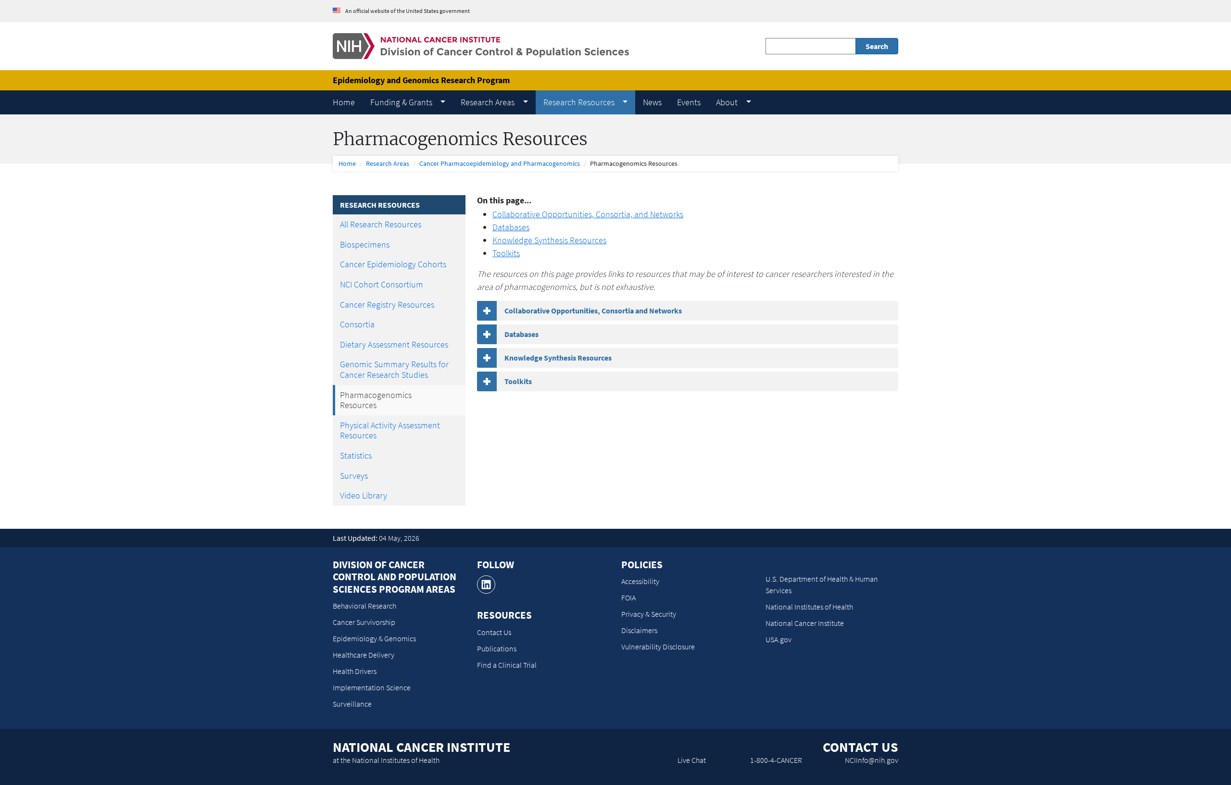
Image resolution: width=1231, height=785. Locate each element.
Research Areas (387, 163)
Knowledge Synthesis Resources (549, 240)
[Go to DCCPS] (481, 45)
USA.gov (778, 639)
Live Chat (692, 760)
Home (347, 163)
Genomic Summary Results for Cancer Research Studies (394, 369)
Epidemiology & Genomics (374, 638)
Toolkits (506, 253)
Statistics (356, 455)
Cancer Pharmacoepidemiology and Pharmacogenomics (499, 163)
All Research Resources (380, 224)
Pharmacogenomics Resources (376, 400)
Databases (510, 227)
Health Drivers (355, 671)
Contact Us (494, 632)
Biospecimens (364, 244)
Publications (496, 648)
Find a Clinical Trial (507, 665)
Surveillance (352, 704)
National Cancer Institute (805, 623)
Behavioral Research (364, 606)
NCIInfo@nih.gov (871, 760)
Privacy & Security (648, 614)
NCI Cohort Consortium (381, 284)
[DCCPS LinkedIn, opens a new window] (486, 584)
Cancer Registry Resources (387, 304)
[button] (408, 102)
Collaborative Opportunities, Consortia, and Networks (587, 214)
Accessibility (640, 581)
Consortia (357, 324)
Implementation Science (372, 687)
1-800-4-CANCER (776, 760)
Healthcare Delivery (363, 655)
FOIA (628, 597)
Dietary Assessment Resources (394, 344)
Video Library (363, 495)
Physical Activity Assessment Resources (390, 430)
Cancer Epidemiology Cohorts (393, 264)
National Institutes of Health (809, 606)
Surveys (354, 475)
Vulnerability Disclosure (658, 646)
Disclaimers (639, 630)
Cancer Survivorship (364, 622)
